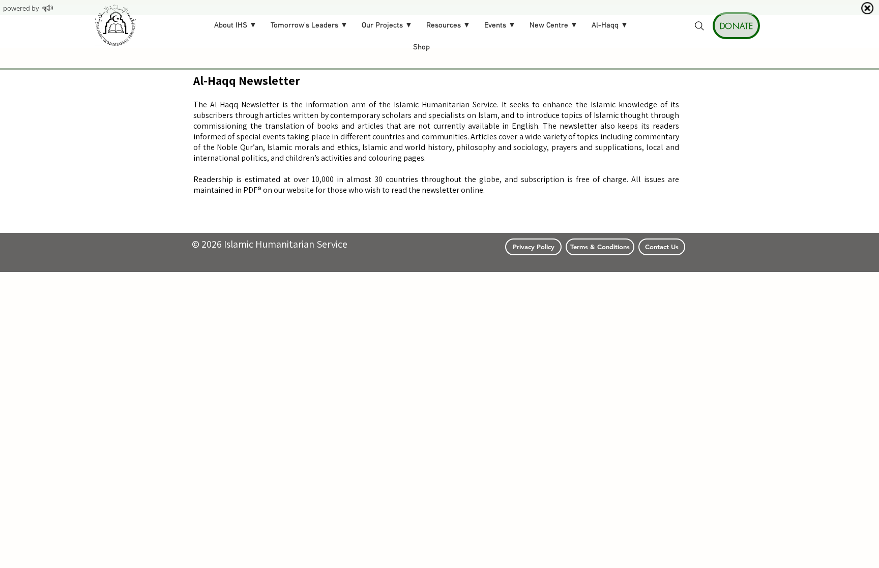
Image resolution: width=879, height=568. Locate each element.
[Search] (699, 26)
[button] (235, 26)
